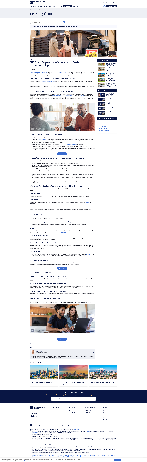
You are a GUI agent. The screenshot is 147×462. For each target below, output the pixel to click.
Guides (41, 9)
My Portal (115, 2)
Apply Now (62, 153)
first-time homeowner (42, 139)
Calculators (59, 6)
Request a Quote (112, 6)
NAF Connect (88, 410)
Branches (104, 415)
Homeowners (47, 26)
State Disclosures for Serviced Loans (39, 456)
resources (87, 202)
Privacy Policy (47, 455)
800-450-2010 (82, 425)
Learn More (62, 268)
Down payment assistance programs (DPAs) (39, 72)
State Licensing (41, 455)
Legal (103, 417)
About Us (104, 409)
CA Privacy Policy (66, 456)
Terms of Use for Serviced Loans (63, 455)
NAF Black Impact (72, 412)
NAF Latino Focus (72, 409)
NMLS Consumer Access (111, 455)
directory (82, 95)
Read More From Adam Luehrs (86, 351)
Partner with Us (88, 409)
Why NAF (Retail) (55, 409)
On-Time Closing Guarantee (101, 455)
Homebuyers (40, 26)
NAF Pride (71, 414)
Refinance (40, 6)
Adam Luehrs (34, 68)
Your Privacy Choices (109, 459)
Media (103, 412)
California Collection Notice (57, 456)
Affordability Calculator (104, 122)
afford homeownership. (62, 72)
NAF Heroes (71, 410)
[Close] (145, 460)
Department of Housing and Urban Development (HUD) (63, 95)
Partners (93, 455)
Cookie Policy (49, 456)
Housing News (54, 26)
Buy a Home (33, 6)
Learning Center (67, 6)
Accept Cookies (117, 459)
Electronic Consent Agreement (85, 455)
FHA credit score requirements (71, 144)
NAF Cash (87, 414)
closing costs (63, 232)
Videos (75, 26)
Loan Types (75, 6)
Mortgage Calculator (104, 128)
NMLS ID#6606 (35, 455)
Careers (103, 414)
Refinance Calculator (104, 130)
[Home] (37, 2)
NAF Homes (87, 412)
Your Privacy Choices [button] (74, 456)
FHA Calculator (102, 126)
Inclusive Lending (63, 26)
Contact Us (104, 419)
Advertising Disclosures (74, 455)
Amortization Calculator (104, 124)
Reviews (103, 410)
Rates (53, 6)
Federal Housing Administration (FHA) (47, 81)
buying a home (89, 254)
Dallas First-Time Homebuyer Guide (41, 382)
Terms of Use (54, 455)
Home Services (47, 6)
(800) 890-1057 (33, 414)
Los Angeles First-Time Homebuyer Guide (102, 382)
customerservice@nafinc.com (37, 432)
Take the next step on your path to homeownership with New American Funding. (46, 335)
